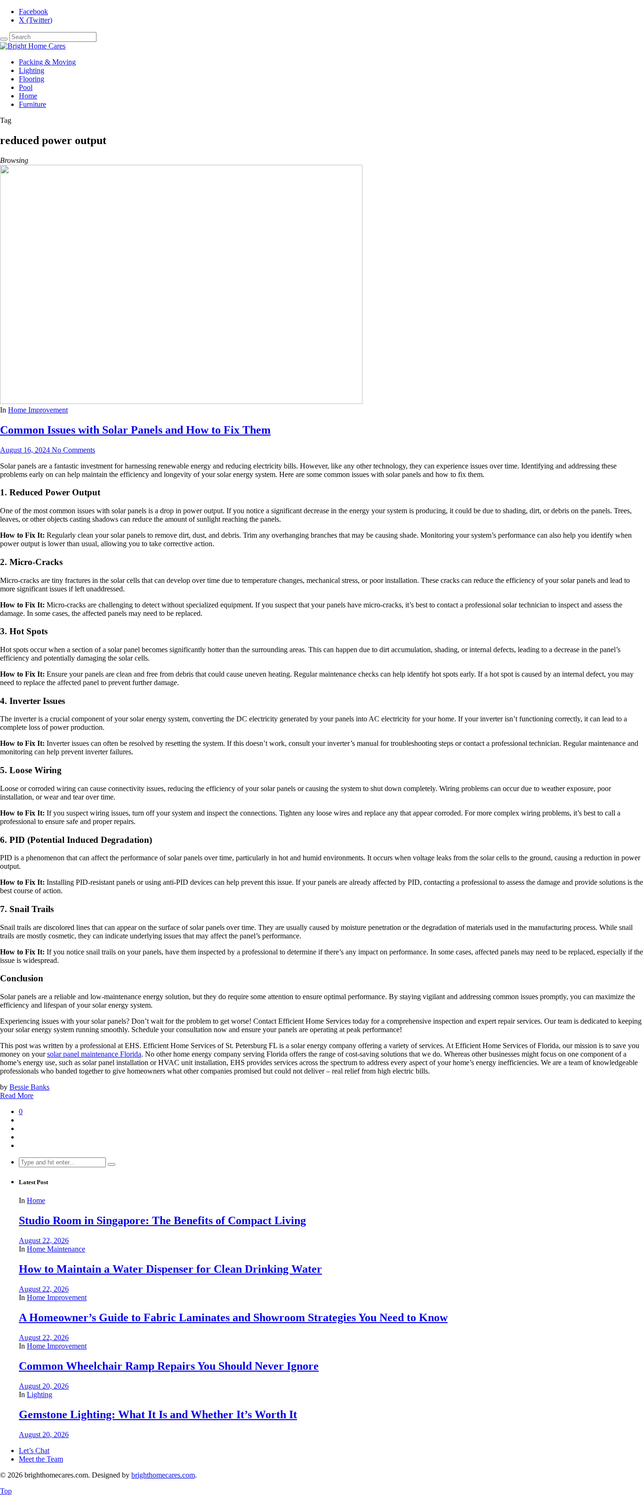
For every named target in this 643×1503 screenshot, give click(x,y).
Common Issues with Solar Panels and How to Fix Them (135, 430)
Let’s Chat (34, 1450)
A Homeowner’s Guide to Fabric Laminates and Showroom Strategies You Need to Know (233, 1317)
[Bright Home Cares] (32, 46)
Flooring (31, 79)
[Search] (4, 39)
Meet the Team (41, 1459)
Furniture (32, 104)
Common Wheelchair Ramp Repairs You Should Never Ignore (169, 1366)
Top (6, 1491)
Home (28, 96)
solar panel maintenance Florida (94, 1054)
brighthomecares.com (163, 1475)
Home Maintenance (56, 1249)
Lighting (31, 70)
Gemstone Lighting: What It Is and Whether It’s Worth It (158, 1414)
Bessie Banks (29, 1087)
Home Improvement (38, 410)
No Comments (73, 450)
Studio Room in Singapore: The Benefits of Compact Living (162, 1220)
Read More (16, 1095)
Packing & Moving (47, 62)
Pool (25, 87)
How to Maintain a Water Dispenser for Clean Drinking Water (170, 1269)
